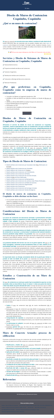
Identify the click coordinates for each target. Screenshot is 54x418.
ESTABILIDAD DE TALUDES (8, 409)
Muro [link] (37, 165)
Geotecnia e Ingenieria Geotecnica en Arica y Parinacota (13, 411)
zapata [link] (31, 139)
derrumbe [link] (37, 151)
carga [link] (21, 203)
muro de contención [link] (10, 41)
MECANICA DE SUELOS (40, 407)
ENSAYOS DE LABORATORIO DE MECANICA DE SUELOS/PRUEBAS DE (35, 405)
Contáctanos (27, 113)
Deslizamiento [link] (10, 309)
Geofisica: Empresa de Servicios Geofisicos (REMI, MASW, (14, 407)
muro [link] (27, 137)
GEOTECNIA (30, 407)
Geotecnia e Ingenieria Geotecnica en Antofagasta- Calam (27, 409)
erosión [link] (22, 221)
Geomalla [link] (8, 166)
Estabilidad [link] (9, 327)
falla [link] (30, 305)
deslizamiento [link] (46, 201)
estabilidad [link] (15, 201)
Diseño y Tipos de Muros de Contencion (10, 405)
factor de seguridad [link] (23, 269)
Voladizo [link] (28, 170)
